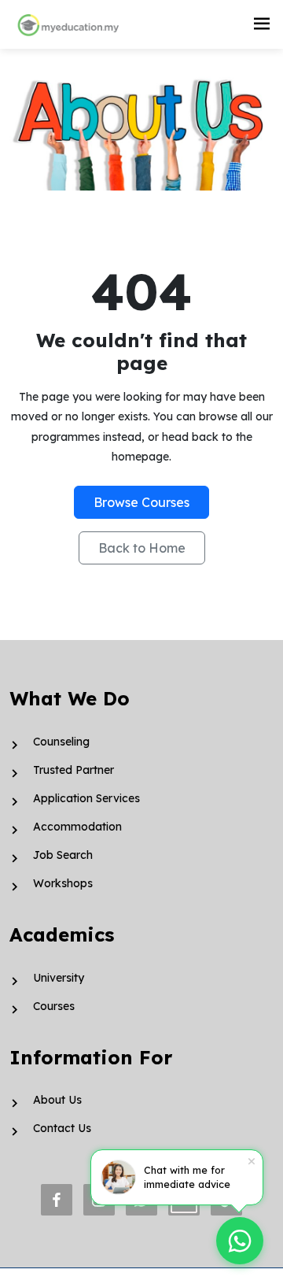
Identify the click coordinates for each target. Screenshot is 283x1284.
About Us (57, 1100)
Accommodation (77, 827)
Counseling (61, 742)
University (58, 978)
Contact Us (62, 1128)
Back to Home (142, 548)
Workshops (63, 883)
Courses (54, 1006)
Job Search (63, 855)
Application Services (86, 798)
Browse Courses (141, 502)
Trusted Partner (73, 770)
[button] (262, 24)
